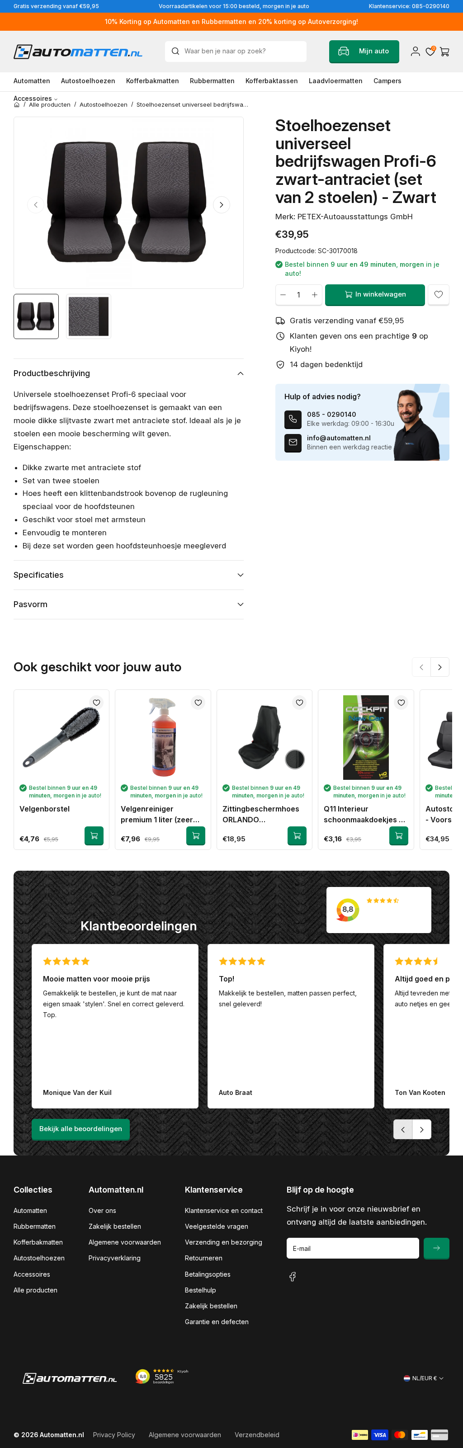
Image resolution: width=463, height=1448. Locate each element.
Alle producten (35, 1290)
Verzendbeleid (257, 1435)
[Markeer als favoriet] (438, 294)
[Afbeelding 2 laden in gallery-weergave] (88, 316)
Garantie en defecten (217, 1321)
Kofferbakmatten (38, 1242)
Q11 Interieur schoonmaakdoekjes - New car (363, 814)
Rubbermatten (35, 1226)
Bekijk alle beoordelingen (80, 1128)
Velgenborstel (44, 808)
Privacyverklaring (115, 1258)
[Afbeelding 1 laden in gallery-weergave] (36, 316)
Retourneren (203, 1258)
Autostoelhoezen (39, 1258)
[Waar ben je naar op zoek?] (177, 51)
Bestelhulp (200, 1290)
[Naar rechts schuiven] (221, 204)
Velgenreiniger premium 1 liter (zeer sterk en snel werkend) (161, 814)
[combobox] (236, 51)
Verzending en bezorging (223, 1242)
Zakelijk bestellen (115, 1226)
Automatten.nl (62, 1435)
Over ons (102, 1210)
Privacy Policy (114, 1435)
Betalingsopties (208, 1274)
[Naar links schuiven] (35, 204)
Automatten (30, 1210)
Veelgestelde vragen (216, 1226)
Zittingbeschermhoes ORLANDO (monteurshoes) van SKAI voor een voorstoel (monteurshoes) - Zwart (264, 814)
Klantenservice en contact (224, 1210)
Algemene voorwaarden (125, 1242)
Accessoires (32, 1274)
